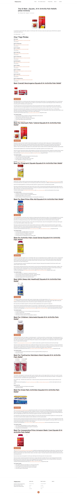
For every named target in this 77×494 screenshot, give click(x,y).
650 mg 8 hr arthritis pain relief (25, 152)
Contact (60, 1)
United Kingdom (43, 483)
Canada (42, 485)
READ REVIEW (16, 41)
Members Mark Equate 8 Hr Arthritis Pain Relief (23, 70)
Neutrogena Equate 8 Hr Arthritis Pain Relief (22, 40)
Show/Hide (23, 34)
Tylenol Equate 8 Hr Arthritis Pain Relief (22, 44)
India (41, 488)
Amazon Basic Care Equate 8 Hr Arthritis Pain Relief (23, 79)
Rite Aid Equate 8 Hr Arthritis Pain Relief (22, 53)
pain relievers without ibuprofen (33, 112)
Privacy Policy (50, 1)
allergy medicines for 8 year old (45, 228)
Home (35, 1)
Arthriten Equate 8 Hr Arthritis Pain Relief (22, 75)
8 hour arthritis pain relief (40, 190)
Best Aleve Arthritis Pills (21, 161)
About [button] (55, 1)
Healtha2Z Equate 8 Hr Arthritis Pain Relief (22, 62)
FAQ (30, 486)
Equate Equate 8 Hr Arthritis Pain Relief (21, 49)
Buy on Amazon (17, 99)
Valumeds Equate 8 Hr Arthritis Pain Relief (22, 66)
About (30, 485)
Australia (42, 486)
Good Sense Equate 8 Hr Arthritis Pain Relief (22, 57)
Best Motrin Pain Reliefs (21, 121)
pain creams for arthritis (36, 152)
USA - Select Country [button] (41, 1)
